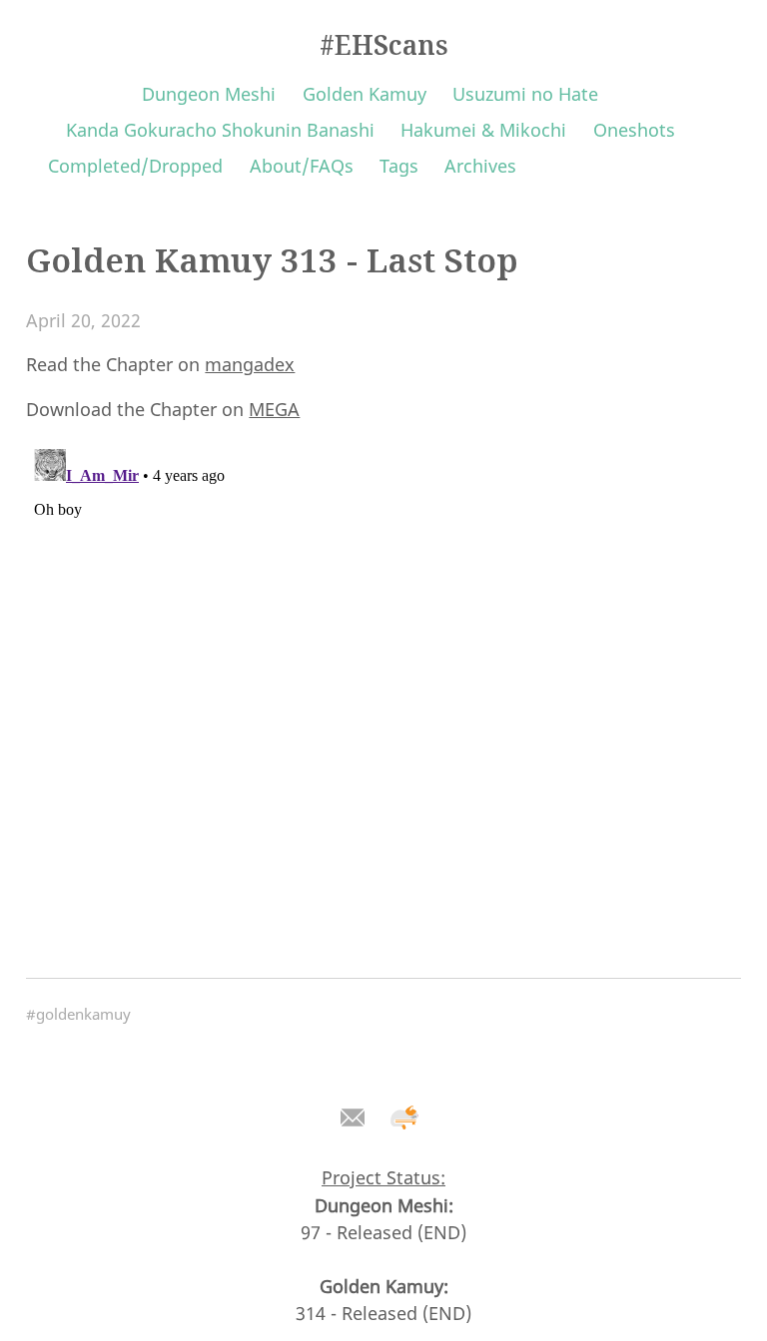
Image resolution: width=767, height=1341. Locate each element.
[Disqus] (383, 690)
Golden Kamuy (364, 94)
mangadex (250, 364)
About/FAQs (302, 166)
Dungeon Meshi (209, 94)
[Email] (352, 1118)
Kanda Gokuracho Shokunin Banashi (220, 130)
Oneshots (634, 130)
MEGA (274, 409)
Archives (480, 166)
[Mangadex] (405, 1118)
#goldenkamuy (78, 1014)
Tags (399, 166)
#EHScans (384, 45)
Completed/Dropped (135, 166)
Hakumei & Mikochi (483, 130)
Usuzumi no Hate (525, 94)
